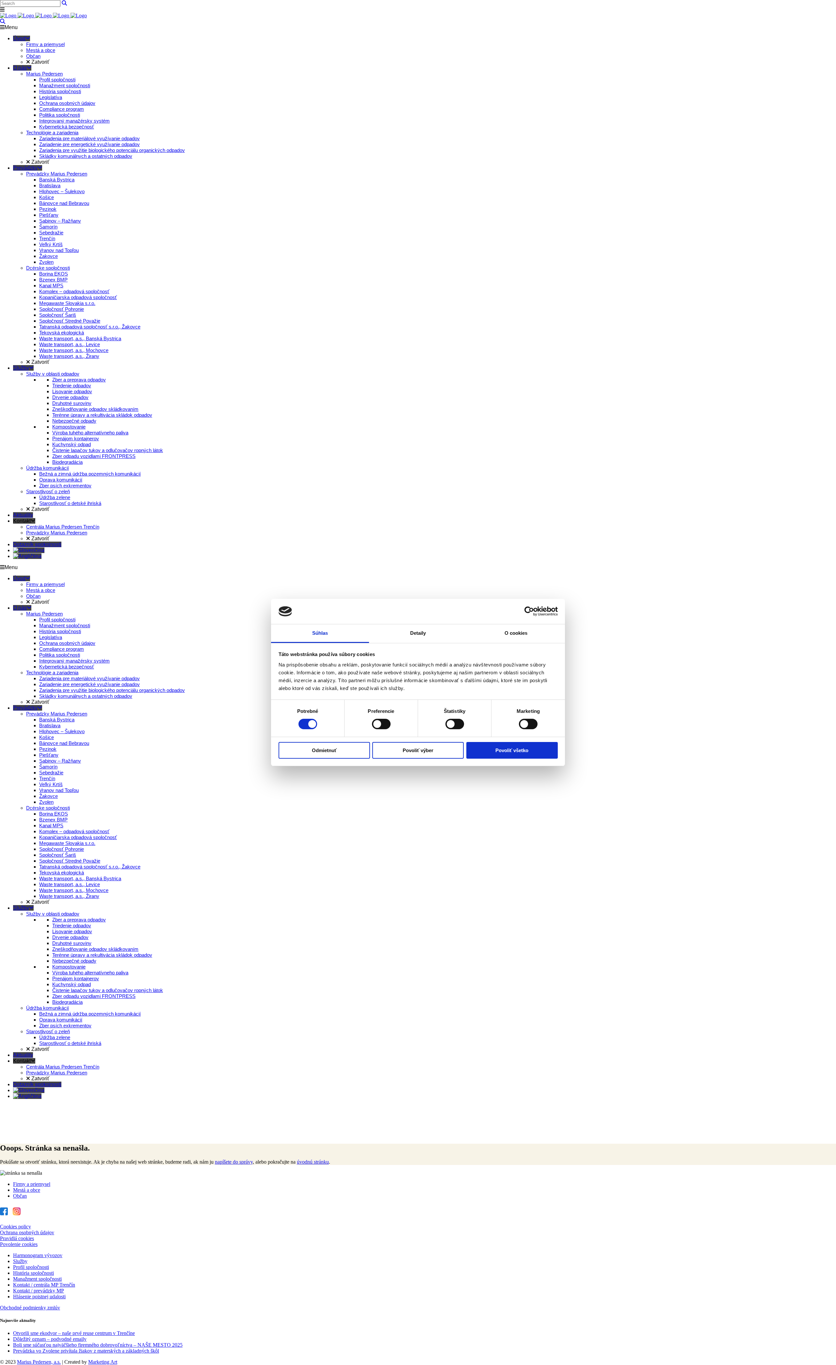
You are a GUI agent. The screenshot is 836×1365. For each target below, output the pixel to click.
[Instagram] (17, 1211)
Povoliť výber (418, 750)
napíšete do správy (234, 1162)
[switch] (381, 724)
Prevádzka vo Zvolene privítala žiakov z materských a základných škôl (86, 1351)
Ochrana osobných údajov (27, 1232)
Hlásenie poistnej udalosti (39, 1296)
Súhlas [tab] (320, 633)
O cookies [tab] (516, 633)
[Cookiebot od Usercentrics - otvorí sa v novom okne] (529, 611)
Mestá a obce (26, 1190)
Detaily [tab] (418, 633)
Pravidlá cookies (17, 1238)
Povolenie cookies (19, 1244)
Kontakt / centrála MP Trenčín (44, 1285)
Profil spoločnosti (31, 1267)
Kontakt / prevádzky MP (38, 1290)
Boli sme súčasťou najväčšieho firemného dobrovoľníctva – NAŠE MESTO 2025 (98, 1345)
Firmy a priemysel (31, 1184)
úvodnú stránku (313, 1162)
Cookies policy (15, 1226)
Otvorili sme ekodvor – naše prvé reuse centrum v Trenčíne (74, 1333)
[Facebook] (4, 1211)
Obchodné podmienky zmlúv (30, 1307)
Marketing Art (102, 1362)
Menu (11, 27)
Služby (20, 1261)
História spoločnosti (33, 1273)
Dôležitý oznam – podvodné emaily (50, 1339)
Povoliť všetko (511, 750)
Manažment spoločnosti (37, 1279)
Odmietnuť (324, 750)
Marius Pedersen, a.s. (39, 1362)
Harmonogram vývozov (37, 1255)
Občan (20, 1196)
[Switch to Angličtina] (27, 556)
